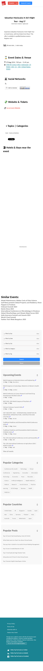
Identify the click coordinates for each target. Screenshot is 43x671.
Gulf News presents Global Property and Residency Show (21, 303)
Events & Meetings (14, 133)
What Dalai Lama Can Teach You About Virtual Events (17, 540)
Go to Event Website (13, 108)
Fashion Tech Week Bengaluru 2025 (13, 319)
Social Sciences (24, 484)
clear (38, 333)
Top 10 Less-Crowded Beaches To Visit (13, 548)
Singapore (22, 510)
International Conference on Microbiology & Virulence (20, 311)
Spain (35, 510)
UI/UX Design (14, 488)
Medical (6, 484)
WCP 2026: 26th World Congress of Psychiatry (16, 401)
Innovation (25, 473)
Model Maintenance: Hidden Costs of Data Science (19, 300)
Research (14, 484)
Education (30, 476)
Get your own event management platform (16, 643)
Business (23, 488)
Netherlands (22, 518)
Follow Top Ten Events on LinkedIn (19, 653)
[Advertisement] (21, 269)
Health (30, 488)
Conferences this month (11, 469)
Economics (15, 476)
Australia (6, 518)
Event (6, 133)
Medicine (6, 492)
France (14, 518)
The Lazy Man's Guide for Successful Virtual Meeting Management (21, 544)
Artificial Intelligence (17, 480)
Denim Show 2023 (7, 309)
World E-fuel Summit (8, 317)
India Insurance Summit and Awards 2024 (15, 315)
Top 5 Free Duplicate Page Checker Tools (14, 553)
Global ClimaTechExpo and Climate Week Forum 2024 (20, 313)
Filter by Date (9, 338)
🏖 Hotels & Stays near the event (17, 150)
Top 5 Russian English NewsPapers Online (14, 561)
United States (8, 510)
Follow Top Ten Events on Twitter (18, 650)
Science (6, 480)
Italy (5, 514)
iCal (11, 88)
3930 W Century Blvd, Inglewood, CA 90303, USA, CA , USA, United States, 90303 (18, 67)
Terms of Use (10, 626)
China (11, 514)
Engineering (16, 473)
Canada (29, 510)
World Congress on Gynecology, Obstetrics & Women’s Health (21, 386)
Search (21, 359)
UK (15, 510)
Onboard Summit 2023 (9, 307)
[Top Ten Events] (3, 3)
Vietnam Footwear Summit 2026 (12, 407)
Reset (21, 363)
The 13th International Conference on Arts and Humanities (20, 438)
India (32, 514)
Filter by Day (8, 333)
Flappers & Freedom (8, 305)
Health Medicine (30, 480)
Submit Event (26, 3)
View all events (8, 451)
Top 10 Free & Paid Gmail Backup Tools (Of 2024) (16, 536)
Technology (23, 469)
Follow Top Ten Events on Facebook (19, 656)
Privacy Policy (11, 623)
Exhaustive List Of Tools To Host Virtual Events (15, 557)
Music (23, 476)
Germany (18, 514)
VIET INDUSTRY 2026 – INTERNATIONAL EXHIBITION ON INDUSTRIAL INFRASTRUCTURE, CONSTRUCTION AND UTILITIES (19, 415)
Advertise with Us (12, 629)
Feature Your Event (12, 632)
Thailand (26, 514)
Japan (30, 518)
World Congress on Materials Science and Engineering (18, 380)
